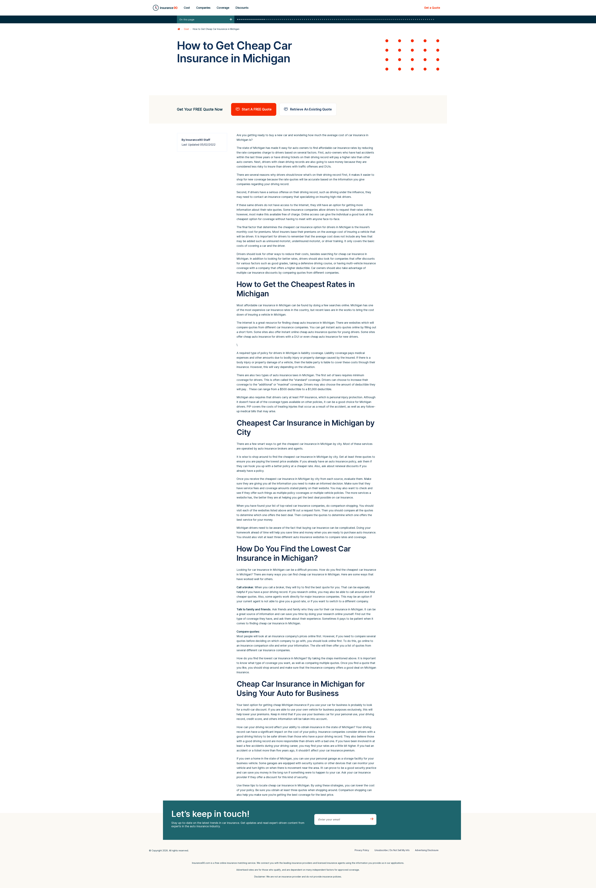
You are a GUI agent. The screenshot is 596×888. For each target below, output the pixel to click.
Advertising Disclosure (426, 850)
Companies (203, 7)
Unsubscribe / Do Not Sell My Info (392, 850)
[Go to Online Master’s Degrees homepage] (178, 29)
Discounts (241, 7)
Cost (187, 7)
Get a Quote (432, 7)
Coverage (223, 7)
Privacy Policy (362, 850)
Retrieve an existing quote (311, 109)
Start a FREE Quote (257, 109)
